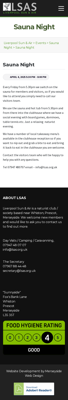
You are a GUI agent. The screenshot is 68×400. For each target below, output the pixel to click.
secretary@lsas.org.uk (19, 271)
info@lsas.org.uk (15, 249)
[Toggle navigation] (61, 8)
